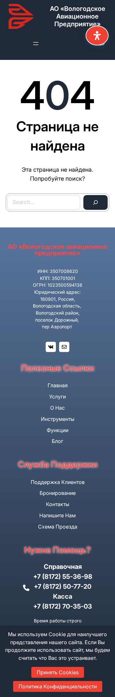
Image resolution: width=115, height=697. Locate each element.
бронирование (58, 493)
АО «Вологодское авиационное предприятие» (77, 16)
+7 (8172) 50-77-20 (62, 586)
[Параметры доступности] (97, 35)
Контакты (57, 504)
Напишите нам (57, 515)
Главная (58, 385)
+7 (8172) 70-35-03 (62, 606)
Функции (57, 430)
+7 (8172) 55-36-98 (62, 576)
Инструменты (57, 419)
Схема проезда (57, 526)
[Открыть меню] (36, 43)
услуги (57, 396)
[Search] (95, 202)
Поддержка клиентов (58, 482)
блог (57, 441)
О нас (57, 408)
